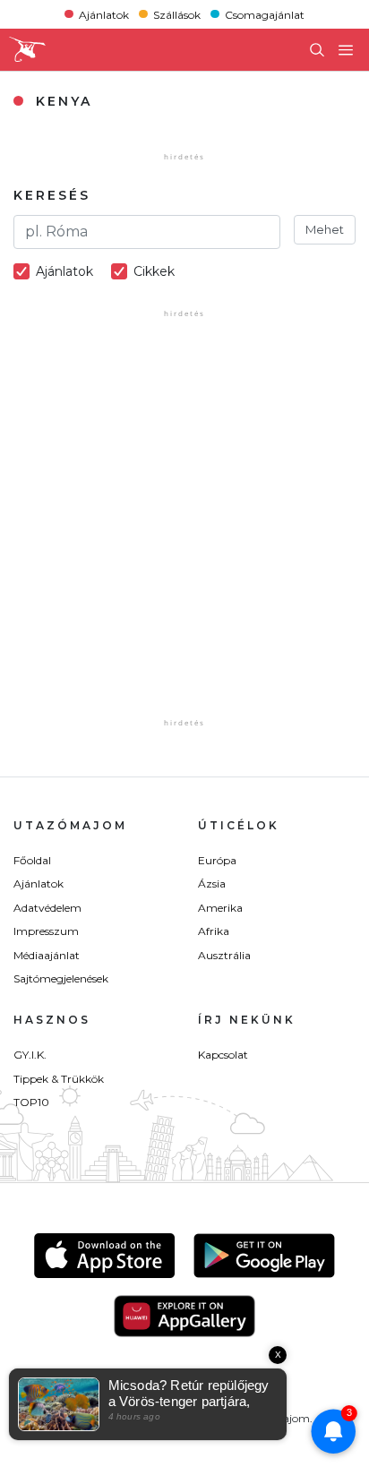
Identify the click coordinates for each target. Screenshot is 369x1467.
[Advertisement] (184, 530)
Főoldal (32, 860)
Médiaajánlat (46, 955)
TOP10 (31, 1102)
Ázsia (212, 883)
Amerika (220, 907)
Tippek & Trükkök (58, 1078)
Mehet (324, 229)
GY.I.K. (30, 1054)
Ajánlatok (104, 14)
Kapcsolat (223, 1054)
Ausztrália (224, 955)
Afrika (213, 931)
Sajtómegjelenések (60, 978)
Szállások (177, 14)
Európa (217, 860)
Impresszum (46, 931)
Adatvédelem (47, 907)
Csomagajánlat (265, 14)
